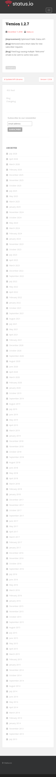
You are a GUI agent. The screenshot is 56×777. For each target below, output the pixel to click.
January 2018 (15, 494)
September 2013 (16, 734)
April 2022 (13, 292)
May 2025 (13, 196)
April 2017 (13, 531)
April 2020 (13, 372)
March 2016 (14, 590)
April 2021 (13, 334)
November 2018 (16, 446)
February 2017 (15, 542)
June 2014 (13, 696)
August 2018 (14, 462)
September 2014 (16, 680)
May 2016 (13, 585)
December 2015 (16, 606)
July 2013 (13, 739)
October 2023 (15, 249)
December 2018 (16, 441)
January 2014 (15, 723)
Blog (8, 98)
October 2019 (15, 393)
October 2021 (15, 308)
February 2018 (15, 489)
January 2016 (15, 601)
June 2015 (13, 638)
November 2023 (16, 244)
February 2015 (15, 659)
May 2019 (13, 420)
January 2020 (15, 388)
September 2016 (16, 569)
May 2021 (13, 329)
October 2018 (15, 451)
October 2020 (15, 350)
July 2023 (13, 254)
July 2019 (13, 409)
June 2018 (13, 467)
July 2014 (13, 691)
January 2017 (15, 547)
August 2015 (14, 627)
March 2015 (14, 654)
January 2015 (15, 664)
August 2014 (14, 686)
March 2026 (14, 164)
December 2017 (16, 499)
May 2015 (13, 643)
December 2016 (16, 553)
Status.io (30, 32)
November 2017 (16, 505)
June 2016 (13, 579)
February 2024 (15, 233)
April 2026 (13, 159)
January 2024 (15, 239)
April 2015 (13, 648)
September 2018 (16, 457)
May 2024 (13, 223)
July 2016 (13, 574)
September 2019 (16, 398)
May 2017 (13, 526)
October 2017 (15, 510)
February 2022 (15, 297)
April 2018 (13, 478)
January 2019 (15, 436)
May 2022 (13, 286)
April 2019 (13, 425)
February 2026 (15, 169)
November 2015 (16, 611)
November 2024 (16, 212)
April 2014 (13, 707)
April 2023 (13, 260)
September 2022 (16, 276)
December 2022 (16, 270)
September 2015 (16, 622)
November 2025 (16, 180)
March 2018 (14, 483)
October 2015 (15, 617)
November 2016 (16, 558)
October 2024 (15, 217)
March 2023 (14, 265)
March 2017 (14, 537)
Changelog (11, 67)
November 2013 (16, 728)
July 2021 (13, 324)
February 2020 (15, 382)
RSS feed (11, 90)
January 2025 (15, 207)
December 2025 (16, 175)
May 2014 (13, 702)
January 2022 (15, 302)
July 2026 (13, 153)
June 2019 (13, 414)
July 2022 (13, 281)
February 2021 (15, 340)
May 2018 (13, 473)
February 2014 (15, 718)
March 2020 (14, 377)
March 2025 (14, 201)
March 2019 (14, 430)
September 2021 (16, 313)
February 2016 (15, 595)
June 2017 (13, 521)
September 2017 (16, 515)
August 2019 (14, 404)
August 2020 (14, 361)
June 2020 (13, 366)
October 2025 (15, 185)
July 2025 (13, 191)
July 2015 (13, 632)
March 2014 (14, 712)
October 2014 (15, 675)
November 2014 (16, 670)
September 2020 (16, 356)
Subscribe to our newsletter (22, 118)
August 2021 (14, 318)
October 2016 (15, 563)
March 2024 (14, 228)
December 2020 (16, 345)
